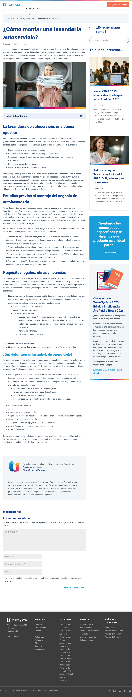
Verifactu (84, 634)
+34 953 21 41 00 (14, 636)
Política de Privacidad (114, 631)
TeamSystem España (34, 470)
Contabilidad (40, 628)
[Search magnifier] (126, 40)
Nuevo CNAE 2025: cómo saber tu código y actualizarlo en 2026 (108, 95)
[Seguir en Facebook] (109, 691)
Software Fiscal (66, 674)
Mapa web (39, 649)
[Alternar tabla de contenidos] (80, 116)
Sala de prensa (41, 640)
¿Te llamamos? (119, 4)
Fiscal (37, 634)
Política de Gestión (113, 634)
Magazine (10, 18)
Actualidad (39, 637)
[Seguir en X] (125, 691)
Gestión (38, 624)
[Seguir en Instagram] (114, 691)
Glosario (38, 643)
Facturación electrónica (90, 631)
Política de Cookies (113, 637)
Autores (38, 646)
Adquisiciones (86, 628)
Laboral (19, 18)
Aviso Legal (110, 628)
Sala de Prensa (33, 8)
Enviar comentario (74, 587)
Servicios (63, 680)
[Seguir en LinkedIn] (120, 691)
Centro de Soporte (88, 637)
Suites (62, 677)
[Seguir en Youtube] (130, 691)
